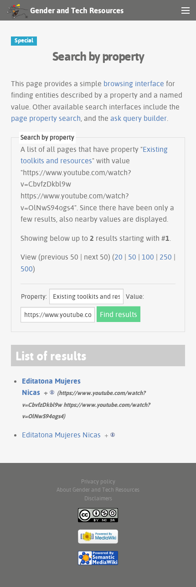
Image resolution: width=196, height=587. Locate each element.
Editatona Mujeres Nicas (61, 434)
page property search (46, 118)
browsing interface (133, 83)
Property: (34, 296)
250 (166, 256)
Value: (135, 296)
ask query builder (138, 118)
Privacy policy (98, 481)
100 (148, 256)
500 (27, 268)
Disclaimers (98, 498)
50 (132, 256)
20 (118, 256)
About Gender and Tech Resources (98, 489)
